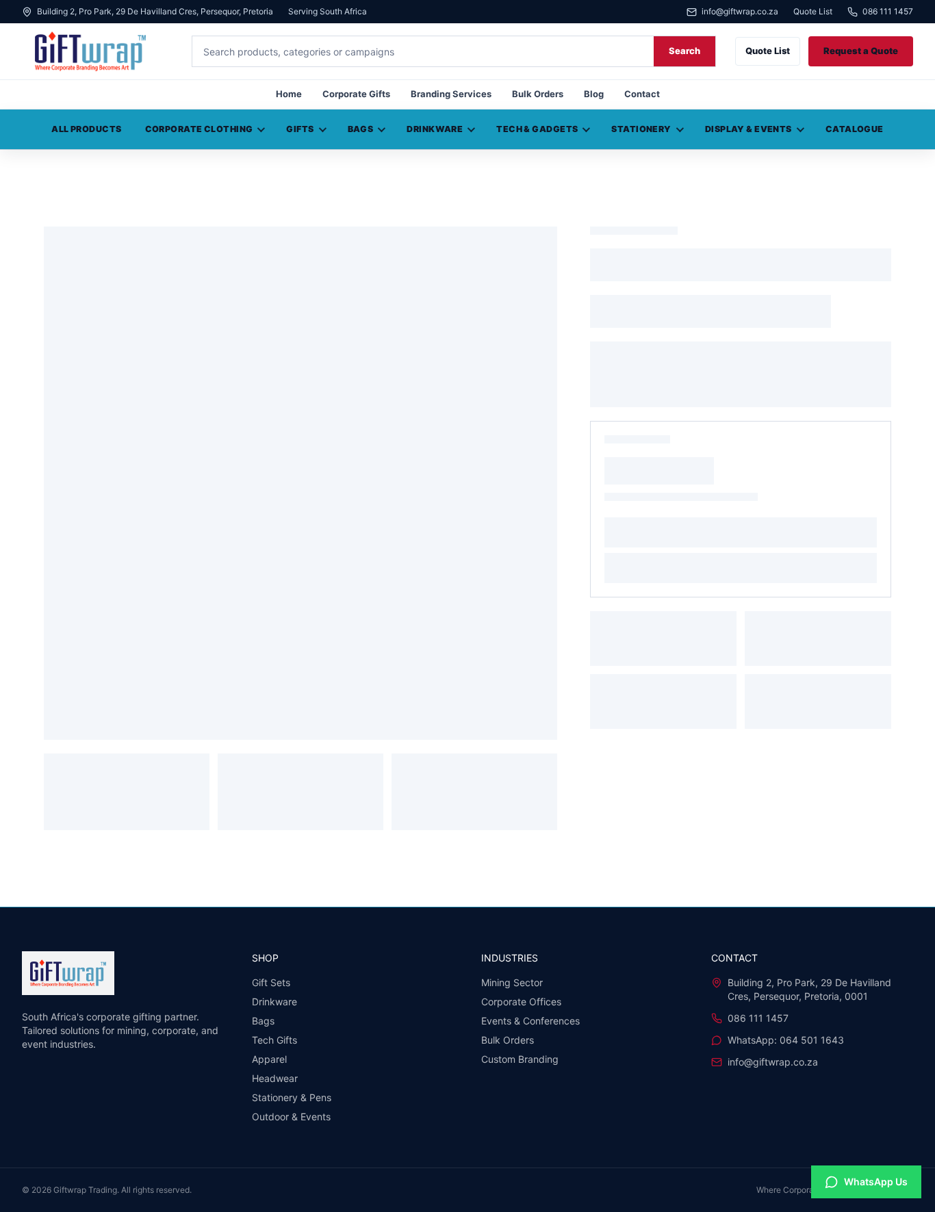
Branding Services (451, 93)
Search (684, 50)
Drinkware (435, 129)
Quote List (812, 12)
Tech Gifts (274, 1040)
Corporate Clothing (199, 129)
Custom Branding (520, 1059)
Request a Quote (860, 50)
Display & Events (748, 129)
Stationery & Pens (291, 1097)
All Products (86, 129)
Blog (594, 93)
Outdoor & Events (291, 1116)
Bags (361, 129)
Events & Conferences (530, 1021)
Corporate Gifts (356, 93)
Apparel (269, 1059)
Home (289, 93)
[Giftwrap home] (97, 51)
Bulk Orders (537, 93)
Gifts (299, 129)
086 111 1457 (887, 12)
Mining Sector (512, 982)
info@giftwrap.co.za (740, 12)
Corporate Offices (521, 1001)
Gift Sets (271, 982)
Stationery (641, 129)
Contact (642, 93)
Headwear (275, 1078)
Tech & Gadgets (537, 129)
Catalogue (854, 129)
